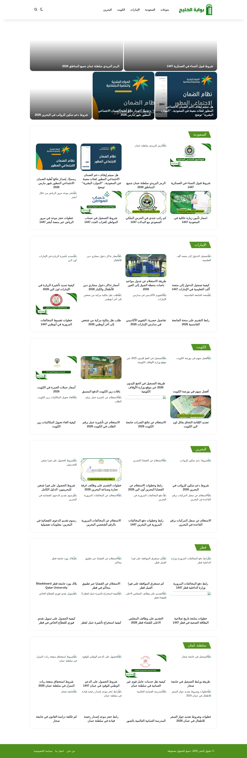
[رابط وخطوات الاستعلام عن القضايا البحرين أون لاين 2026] (145, 470)
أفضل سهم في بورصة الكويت (191, 391)
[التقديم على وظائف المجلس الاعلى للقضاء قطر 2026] (145, 603)
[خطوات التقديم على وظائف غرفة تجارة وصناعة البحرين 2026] (101, 470)
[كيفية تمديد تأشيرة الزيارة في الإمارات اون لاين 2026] (56, 267)
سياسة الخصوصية (43, 751)
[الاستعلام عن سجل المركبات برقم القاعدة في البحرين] (190, 504)
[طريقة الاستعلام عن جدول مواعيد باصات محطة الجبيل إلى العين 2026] (145, 265)
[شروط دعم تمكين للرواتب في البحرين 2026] (61, 96)
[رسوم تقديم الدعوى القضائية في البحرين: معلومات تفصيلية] (56, 504)
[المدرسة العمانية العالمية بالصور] (145, 703)
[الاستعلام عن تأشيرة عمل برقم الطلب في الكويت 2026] (101, 406)
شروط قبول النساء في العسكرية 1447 (190, 66)
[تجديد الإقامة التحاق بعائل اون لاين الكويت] (190, 406)
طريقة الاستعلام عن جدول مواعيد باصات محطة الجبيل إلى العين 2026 (146, 285)
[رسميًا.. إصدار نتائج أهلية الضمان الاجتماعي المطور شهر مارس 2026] (124, 96)
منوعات (165, 9)
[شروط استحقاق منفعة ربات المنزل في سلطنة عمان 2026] (56, 666)
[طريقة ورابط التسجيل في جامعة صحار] (190, 666)
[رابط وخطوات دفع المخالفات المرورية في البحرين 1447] (145, 504)
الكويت (121, 9)
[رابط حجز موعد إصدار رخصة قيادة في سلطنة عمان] (101, 701)
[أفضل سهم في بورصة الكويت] (190, 371)
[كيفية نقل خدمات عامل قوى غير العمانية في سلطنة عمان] (145, 666)
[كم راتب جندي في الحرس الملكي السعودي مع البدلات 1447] (145, 202)
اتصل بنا (59, 751)
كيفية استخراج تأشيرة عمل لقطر (101, 622)
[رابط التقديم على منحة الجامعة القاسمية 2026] (190, 304)
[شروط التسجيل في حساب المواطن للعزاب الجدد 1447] (101, 202)
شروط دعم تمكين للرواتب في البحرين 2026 (61, 114)
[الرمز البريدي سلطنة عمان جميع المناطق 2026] (76, 47)
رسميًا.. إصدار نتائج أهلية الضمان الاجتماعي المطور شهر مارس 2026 (56, 183)
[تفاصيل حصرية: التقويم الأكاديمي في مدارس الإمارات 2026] (145, 304)
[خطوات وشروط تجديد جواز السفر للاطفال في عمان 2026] (190, 701)
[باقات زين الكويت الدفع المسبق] (101, 371)
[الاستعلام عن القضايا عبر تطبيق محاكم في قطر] (101, 568)
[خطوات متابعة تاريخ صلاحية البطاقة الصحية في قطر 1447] (190, 603)
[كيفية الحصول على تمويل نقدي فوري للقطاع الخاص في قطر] (56, 603)
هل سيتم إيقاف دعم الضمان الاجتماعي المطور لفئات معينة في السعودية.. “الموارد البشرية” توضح (187, 110)
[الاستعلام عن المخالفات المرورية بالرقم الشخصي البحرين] (101, 504)
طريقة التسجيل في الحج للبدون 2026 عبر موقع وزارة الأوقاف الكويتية (146, 387)
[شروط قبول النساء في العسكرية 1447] (170, 47)
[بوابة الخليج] (196, 9)
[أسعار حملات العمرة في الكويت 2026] (56, 369)
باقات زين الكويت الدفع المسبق (101, 391)
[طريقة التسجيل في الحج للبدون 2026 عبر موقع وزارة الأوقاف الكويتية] (145, 367)
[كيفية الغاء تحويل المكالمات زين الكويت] (56, 406)
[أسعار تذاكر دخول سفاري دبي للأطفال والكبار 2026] (101, 267)
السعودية (150, 9)
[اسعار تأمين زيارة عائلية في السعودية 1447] (190, 202)
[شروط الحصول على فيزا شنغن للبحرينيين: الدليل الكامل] (56, 470)
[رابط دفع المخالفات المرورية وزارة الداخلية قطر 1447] (190, 568)
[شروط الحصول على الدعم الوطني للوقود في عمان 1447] (101, 666)
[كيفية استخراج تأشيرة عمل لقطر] (101, 605)
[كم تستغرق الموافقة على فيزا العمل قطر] (145, 568)
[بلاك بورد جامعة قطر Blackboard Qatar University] (56, 568)
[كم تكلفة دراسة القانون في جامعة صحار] (56, 701)
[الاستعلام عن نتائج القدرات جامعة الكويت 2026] (145, 406)
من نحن (71, 751)
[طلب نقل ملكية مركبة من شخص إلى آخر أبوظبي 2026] (101, 304)
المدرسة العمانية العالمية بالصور (146, 720)
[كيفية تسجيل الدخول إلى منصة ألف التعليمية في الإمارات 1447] (190, 267)
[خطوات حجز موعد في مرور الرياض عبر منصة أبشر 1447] (56, 202)
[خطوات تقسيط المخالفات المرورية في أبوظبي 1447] (56, 304)
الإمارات (135, 9)
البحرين (107, 9)
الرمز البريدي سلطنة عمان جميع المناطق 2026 (90, 66)
